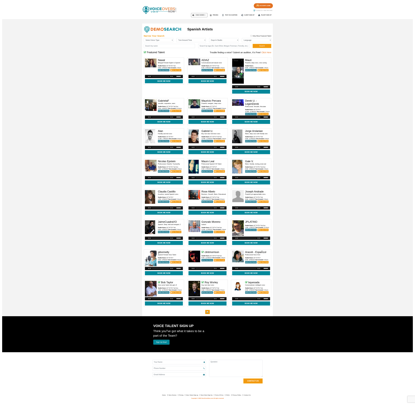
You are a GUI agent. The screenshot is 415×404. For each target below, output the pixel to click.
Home (164, 395)
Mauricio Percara (211, 100)
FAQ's (228, 395)
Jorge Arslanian (254, 131)
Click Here (266, 52)
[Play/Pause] (146, 76)
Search (262, 46)
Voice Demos (200, 15)
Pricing (215, 15)
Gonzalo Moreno (210, 221)
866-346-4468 (268, 10)
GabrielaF (163, 100)
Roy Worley (211, 282)
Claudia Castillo (167, 191)
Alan (160, 131)
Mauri (248, 60)
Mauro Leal (207, 161)
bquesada (253, 282)
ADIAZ (205, 60)
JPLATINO (251, 221)
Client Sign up (249, 15)
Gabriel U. (207, 131)
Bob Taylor (167, 282)
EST (166, 68)
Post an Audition (231, 15)
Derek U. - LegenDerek (252, 102)
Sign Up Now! (161, 342)
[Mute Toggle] (175, 76)
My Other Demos (164, 70)
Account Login (264, 5)
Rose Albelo (208, 191)
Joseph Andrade (254, 191)
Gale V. (249, 161)
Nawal (161, 60)
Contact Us (259, 10)
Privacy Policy (236, 395)
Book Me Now (163, 81)
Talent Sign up (266, 15)
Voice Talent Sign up (192, 395)
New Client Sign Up (206, 395)
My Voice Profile (176, 70)
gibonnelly (163, 252)
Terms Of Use (219, 395)
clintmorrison (212, 252)
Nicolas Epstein (167, 161)
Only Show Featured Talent (262, 36)
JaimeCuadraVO (167, 221)
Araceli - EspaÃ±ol (255, 252)
